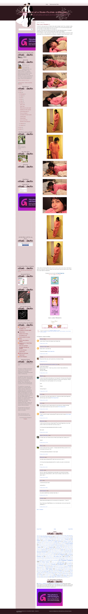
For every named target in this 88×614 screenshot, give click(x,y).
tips (57, 573)
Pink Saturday (48, 565)
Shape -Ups (22, 104)
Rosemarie (42, 421)
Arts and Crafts (68, 536)
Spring (52, 571)
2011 (20, 127)
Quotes (52, 567)
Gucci (38, 550)
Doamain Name (53, 546)
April (21, 101)
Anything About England (46, 536)
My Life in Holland (22, 350)
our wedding (69, 563)
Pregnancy (52, 566)
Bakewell (54, 537)
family (39, 547)
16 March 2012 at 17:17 (43, 361)
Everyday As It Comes (23, 333)
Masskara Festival (49, 556)
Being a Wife (54, 539)
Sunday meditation (41, 572)
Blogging (67, 539)
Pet (49, 564)
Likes (39, 555)
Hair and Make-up (44, 550)
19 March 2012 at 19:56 (43, 487)
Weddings (65, 575)
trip (54, 574)
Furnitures (55, 549)
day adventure (51, 545)
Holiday (62, 550)
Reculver (55, 567)
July (21, 97)
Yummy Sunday (52, 577)
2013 (20, 90)
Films (38, 548)
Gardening (67, 549)
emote (65, 546)
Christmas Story (41, 543)
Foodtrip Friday (52, 548)
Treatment (46, 574)
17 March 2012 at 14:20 (43, 372)
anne (41, 412)
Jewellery (48, 553)
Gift (70, 549)
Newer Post (39, 529)
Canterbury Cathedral (67, 541)
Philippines (53, 564)
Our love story (60, 563)
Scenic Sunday (51, 570)
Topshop (67, 573)
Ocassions (38, 563)
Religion (66, 567)
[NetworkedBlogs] (25, 243)
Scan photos (45, 570)
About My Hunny (39, 535)
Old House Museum (44, 563)
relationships (61, 567)
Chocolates (64, 542)
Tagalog (38, 573)
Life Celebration (61, 554)
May (21, 99)
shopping (60, 570)
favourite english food (68, 547)
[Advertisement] (55, 519)
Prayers (46, 566)
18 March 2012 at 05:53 (44, 432)
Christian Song (70, 542)
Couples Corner (69, 543)
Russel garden (57, 569)
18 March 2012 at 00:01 (44, 400)
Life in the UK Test (23, 119)
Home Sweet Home (68, 550)
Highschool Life (57, 550)
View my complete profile (23, 80)
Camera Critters (57, 541)
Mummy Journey (44, 558)
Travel (41, 574)
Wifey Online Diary (54, 397)
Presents (38, 567)
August (21, 95)
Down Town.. (22, 106)
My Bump (61, 558)
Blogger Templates (19, 611)
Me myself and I (56, 331)
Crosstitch (40, 545)
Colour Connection (48, 331)
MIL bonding (42, 557)
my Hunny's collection (68, 558)
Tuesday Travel (66, 574)
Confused (62, 543)
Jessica (41, 445)
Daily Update (46, 545)
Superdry (70, 572)
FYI (58, 549)
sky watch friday (45, 571)
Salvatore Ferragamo (68, 569)
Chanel (51, 542)
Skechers (39, 571)
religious (70, 567)
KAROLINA (60, 553)
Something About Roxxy (54, 4)
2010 (20, 129)
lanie (41, 394)
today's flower (61, 573)
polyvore (69, 565)
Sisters (71, 570)
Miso (54, 557)
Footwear (58, 548)
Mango (62, 555)
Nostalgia (60, 561)
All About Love (58, 535)
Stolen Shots (56, 571)
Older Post (70, 529)
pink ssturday (54, 565)
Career (38, 542)
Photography (63, 331)
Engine (68, 546)
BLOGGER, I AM (22, 328)
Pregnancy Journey (67, 566)
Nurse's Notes (22, 351)
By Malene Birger (49, 541)
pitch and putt (64, 565)
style (67, 571)
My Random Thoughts (66, 560)
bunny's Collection (67, 540)
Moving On (38, 558)
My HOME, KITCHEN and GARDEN (24, 348)
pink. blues (59, 565)
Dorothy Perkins (59, 546)
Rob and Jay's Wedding (41, 569)
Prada (43, 566)
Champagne (47, 542)
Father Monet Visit (58, 547)
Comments (21, 191)
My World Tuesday (44, 562)
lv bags (54, 555)
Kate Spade (65, 553)
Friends (42, 549)
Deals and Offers (59, 545)
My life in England (47, 560)
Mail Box (58, 555)
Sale (62, 569)
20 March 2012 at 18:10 (44, 495)
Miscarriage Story (49, 557)
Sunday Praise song (49, 572)
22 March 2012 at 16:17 (43, 506)
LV (40, 356)
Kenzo (41, 554)
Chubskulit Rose (43, 346)
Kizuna (20, 338)
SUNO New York (64, 572)
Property (47, 567)
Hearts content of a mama (24, 337)
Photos (67, 564)
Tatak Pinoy (43, 573)
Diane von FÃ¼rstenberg (68, 545)
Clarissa (42, 498)
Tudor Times (59, 574)
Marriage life (68, 555)
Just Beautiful (54, 553)
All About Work (66, 535)
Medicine (66, 556)
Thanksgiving (48, 573)
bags (51, 537)
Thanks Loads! (23, 116)
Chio (60, 542)
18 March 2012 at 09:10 (44, 454)
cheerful (42, 470)
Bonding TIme (50, 540)
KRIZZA (41, 376)
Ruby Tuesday (49, 569)
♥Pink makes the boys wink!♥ (25, 108)
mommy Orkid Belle (44, 435)
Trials (51, 574)
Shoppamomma (43, 490)
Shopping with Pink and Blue (25, 109)
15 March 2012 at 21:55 (43, 343)
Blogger (25, 418)
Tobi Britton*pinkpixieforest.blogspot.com (48, 364)
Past (43, 564)
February (22, 123)
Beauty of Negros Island (45, 539)
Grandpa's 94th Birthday (25, 121)
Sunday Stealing (58, 572)
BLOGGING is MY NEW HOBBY (25, 330)
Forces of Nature (64, 548)
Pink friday (68, 331)
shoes (56, 570)
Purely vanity (22, 355)
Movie (67, 557)
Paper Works (39, 564)
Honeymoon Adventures (41, 551)
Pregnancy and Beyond (59, 566)
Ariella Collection (61, 536)
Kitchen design (45, 554)
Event (72, 546)
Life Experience (70, 554)
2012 (20, 92)
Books (56, 540)
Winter (46, 577)
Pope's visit (38, 566)
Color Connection (51, 351)
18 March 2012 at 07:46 (44, 442)
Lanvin (52, 554)
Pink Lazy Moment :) (43, 24)
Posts (20, 188)
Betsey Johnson (60, 539)
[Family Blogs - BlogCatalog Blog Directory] (25, 83)
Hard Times (51, 550)
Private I (43, 567)
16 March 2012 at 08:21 (44, 353)
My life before (39, 560)
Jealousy (44, 553)
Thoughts (53, 573)
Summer (71, 571)
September (22, 94)
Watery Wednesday (57, 575)
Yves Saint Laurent (59, 577)
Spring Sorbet (23, 118)
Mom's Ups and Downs (23, 345)
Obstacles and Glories (23, 353)
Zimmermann (66, 577)
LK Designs (43, 555)
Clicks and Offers (48, 543)
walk (51, 575)
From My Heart (48, 549)
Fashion (51, 547)
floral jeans (42, 548)
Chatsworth (55, 542)
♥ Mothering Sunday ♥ (24, 111)
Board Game (45, 540)
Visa (41, 575)
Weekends (42, 577)
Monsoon (63, 557)
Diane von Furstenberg (40, 546)
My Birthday (56, 558)
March (21, 102)
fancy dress (46, 547)
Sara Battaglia (39, 570)
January (22, 125)
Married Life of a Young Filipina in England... (44, 12)
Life (54, 554)
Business (43, 541)
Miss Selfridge (58, 557)
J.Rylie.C (41, 339)
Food (46, 548)
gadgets (62, 549)
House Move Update (67, 551)
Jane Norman (39, 553)
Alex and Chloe (52, 535)
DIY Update (47, 546)
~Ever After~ (22, 332)
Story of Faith (62, 571)
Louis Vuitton (49, 555)
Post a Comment (40, 509)
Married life (40, 556)
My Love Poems (54, 560)
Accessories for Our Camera (26, 114)
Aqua (56, 536)
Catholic (42, 542)
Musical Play (50, 558)
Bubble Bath (61, 540)
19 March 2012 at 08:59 (44, 477)
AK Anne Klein (46, 535)
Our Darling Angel (52, 563)
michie (41, 480)
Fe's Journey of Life (23, 335)
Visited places (46, 575)
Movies (71, 557)
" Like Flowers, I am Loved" (24, 327)
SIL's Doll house (66, 570)
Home (47, 4)
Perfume (46, 564)
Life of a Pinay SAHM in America (24, 341)
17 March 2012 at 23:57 (44, 391)
